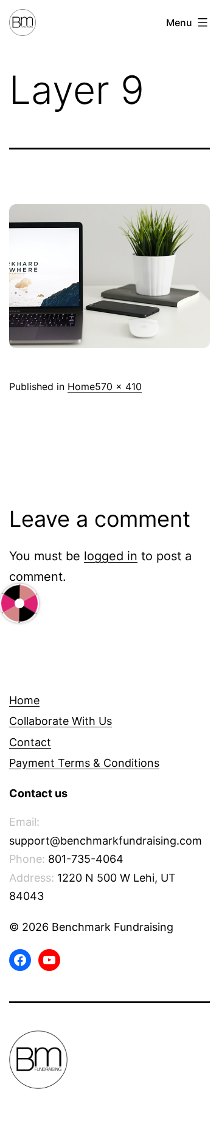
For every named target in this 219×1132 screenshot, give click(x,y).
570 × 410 (118, 386)
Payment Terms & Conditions (84, 762)
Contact (30, 742)
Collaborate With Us (60, 721)
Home (81, 386)
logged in (110, 556)
